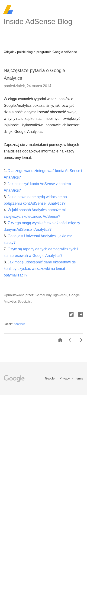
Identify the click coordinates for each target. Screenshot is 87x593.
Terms (79, 378)
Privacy (65, 378)
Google (50, 378)
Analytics (19, 324)
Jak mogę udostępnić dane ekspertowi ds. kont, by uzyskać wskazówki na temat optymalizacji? (40, 268)
